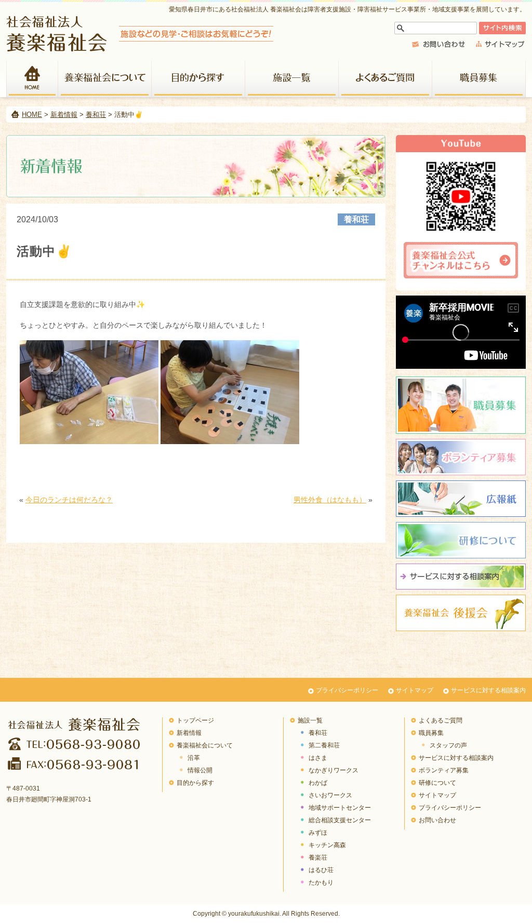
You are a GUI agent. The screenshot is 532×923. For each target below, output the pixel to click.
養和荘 (96, 114)
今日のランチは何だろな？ (69, 500)
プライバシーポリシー (347, 690)
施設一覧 (292, 79)
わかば (318, 782)
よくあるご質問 (385, 79)
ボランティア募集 (461, 457)
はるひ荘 (321, 870)
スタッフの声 (448, 745)
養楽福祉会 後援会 (461, 613)
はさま (318, 757)
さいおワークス (330, 795)
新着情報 (63, 114)
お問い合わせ (437, 820)
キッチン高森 (327, 845)
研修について (461, 540)
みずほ (318, 832)
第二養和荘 (324, 745)
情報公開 (200, 770)
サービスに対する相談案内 (488, 690)
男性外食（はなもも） (330, 500)
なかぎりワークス (333, 770)
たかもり (321, 882)
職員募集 (479, 79)
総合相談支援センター (340, 820)
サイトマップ (414, 690)
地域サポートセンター (340, 807)
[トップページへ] (140, 48)
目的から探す (198, 79)
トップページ (195, 720)
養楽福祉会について (105, 79)
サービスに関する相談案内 (461, 577)
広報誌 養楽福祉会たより (461, 498)
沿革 (194, 757)
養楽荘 (318, 857)
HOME (32, 79)
